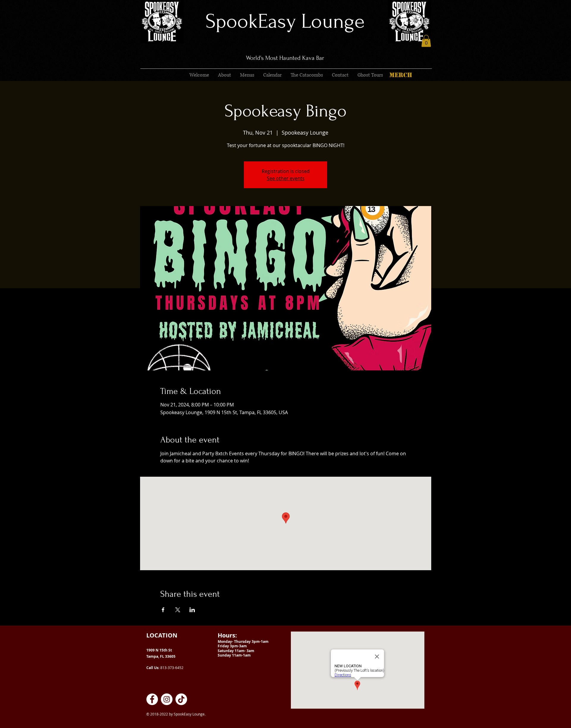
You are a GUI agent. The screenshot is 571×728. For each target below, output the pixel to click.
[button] (426, 41)
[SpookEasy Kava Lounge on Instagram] (166, 699)
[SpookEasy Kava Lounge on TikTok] (181, 699)
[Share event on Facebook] (163, 609)
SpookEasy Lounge (285, 21)
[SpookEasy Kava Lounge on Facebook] (152, 699)
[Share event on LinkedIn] (192, 609)
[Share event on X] (178, 609)
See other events (286, 178)
